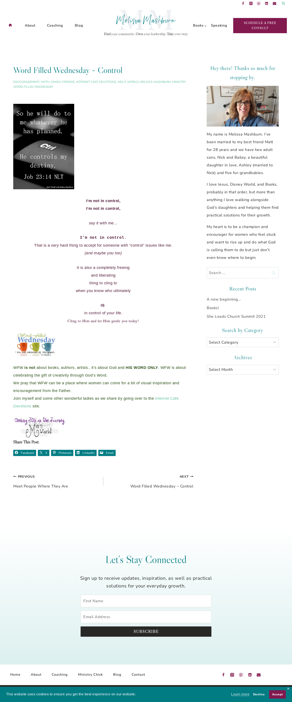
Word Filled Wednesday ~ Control (161, 481)
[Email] (274, 3)
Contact (138, 674)
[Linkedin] (266, 3)
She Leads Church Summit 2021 (236, 316)
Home (15, 674)
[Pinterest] (258, 3)
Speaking (218, 25)
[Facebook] (243, 3)
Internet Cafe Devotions (96, 82)
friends (68, 82)
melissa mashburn (155, 82)
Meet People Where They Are (40, 481)
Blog (79, 25)
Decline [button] (259, 694)
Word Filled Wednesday (33, 87)
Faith (45, 82)
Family (56, 82)
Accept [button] (277, 694)
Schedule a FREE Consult (260, 25)
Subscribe (146, 631)
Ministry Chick (90, 674)
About (30, 25)
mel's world (128, 82)
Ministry (179, 82)
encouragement (26, 82)
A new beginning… (224, 299)
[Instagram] (251, 3)
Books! (213, 307)
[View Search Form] (283, 3)
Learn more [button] (240, 694)
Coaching (55, 25)
